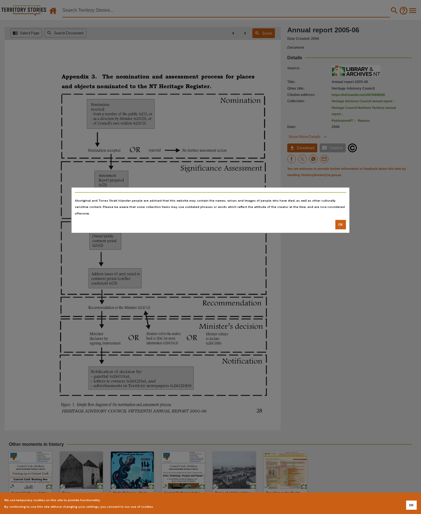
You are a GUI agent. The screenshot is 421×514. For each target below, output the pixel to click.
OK (340, 224)
